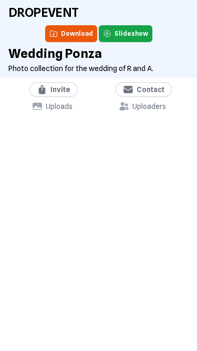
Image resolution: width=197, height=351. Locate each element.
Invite (60, 89)
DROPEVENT (43, 12)
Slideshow (131, 33)
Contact (150, 89)
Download (77, 33)
